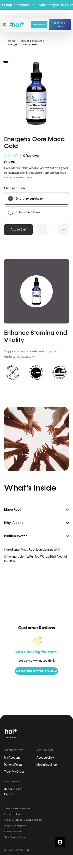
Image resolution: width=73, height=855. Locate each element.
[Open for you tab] (60, 842)
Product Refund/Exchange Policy (23, 819)
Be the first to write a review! (36, 670)
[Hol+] (18, 24)
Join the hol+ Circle (60, 24)
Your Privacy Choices (16, 837)
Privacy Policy (12, 814)
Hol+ (26, 850)
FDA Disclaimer (13, 831)
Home (11, 40)
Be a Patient (39, 24)
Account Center (13, 750)
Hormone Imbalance (32, 40)
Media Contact (44, 750)
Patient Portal (13, 764)
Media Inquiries (46, 764)
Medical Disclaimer (15, 825)
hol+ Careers (11, 782)
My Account (12, 757)
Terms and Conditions (17, 808)
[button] (11, 25)
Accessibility (45, 757)
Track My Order (14, 771)
